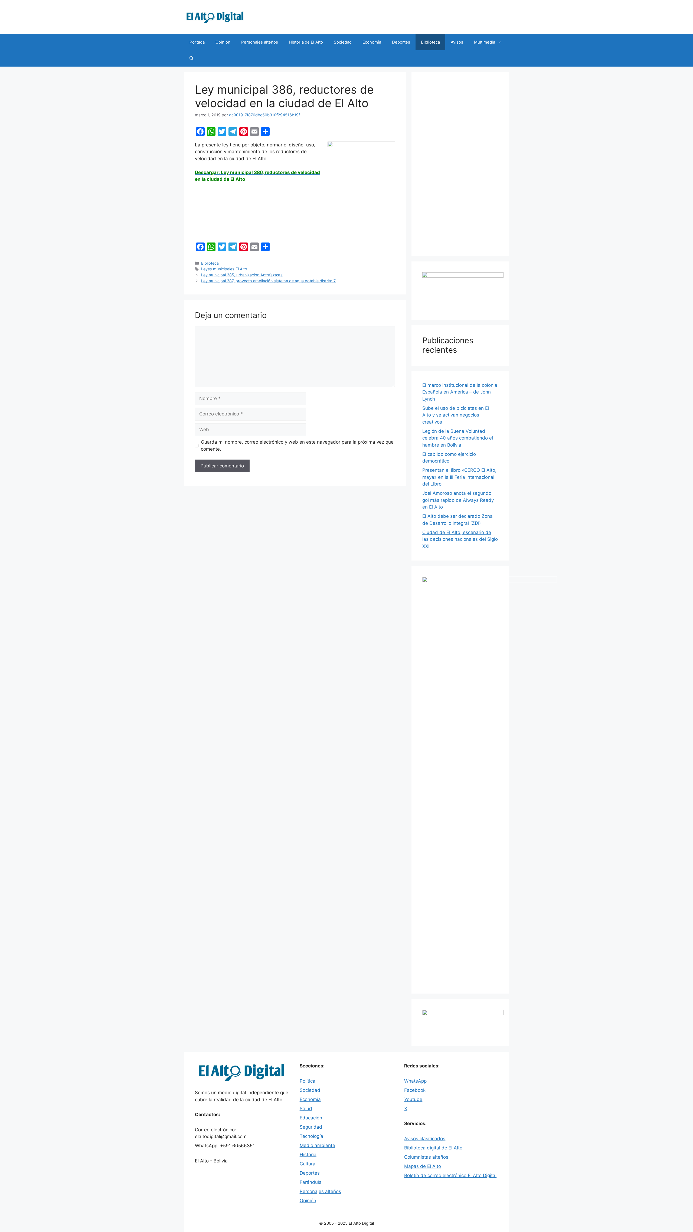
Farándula (311, 1182)
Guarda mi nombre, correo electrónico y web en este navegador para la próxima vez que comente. (297, 445)
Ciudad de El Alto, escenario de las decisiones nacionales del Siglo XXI (460, 539)
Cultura (307, 1164)
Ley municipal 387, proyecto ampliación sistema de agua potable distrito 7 (268, 280)
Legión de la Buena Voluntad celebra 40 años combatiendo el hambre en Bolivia (457, 438)
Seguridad (311, 1127)
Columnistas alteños (426, 1157)
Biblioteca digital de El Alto (433, 1148)
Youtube (413, 1099)
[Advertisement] (460, 164)
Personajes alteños (259, 42)
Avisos (457, 42)
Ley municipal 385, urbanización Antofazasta (242, 275)
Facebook (415, 1090)
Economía (371, 42)
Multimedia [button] (484, 42)
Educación (311, 1117)
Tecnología (311, 1136)
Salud (306, 1108)
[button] (191, 58)
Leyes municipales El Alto (224, 269)
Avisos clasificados (424, 1138)
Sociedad (343, 42)
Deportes (401, 42)
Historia (308, 1154)
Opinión (222, 42)
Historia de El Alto (306, 42)
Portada (197, 42)
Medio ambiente (317, 1145)
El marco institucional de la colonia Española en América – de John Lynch (459, 392)
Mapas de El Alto (422, 1166)
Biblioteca (430, 42)
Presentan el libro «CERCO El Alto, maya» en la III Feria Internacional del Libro (459, 477)
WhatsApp (415, 1081)
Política (307, 1081)
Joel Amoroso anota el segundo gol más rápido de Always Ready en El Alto (458, 500)
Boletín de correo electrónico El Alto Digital (450, 1175)
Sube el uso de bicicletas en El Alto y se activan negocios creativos (455, 415)
